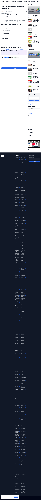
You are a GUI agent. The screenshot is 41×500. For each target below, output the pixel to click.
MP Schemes (17, 389)
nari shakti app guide (17, 403)
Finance (17, 229)
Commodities (17, 197)
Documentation (30, 113)
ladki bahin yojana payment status (23, 341)
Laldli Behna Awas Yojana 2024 (23, 351)
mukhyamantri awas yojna (23, 397)
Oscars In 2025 (17, 415)
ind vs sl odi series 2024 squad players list (17, 283)
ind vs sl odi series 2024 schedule (23, 280)
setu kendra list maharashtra (17, 447)
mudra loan (23, 389)
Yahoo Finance (13, 1)
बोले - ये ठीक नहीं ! (23, 481)
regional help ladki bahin (17, 441)
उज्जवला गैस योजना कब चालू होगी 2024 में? (23, 475)
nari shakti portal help (17, 406)
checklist (23, 194)
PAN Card (17, 417)
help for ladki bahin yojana (17, 272)
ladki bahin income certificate (23, 311)
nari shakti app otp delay (23, 403)
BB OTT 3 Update (23, 180)
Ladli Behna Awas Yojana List (17, 348)
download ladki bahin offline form (23, 218)
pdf (17, 418)
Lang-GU (23, 354)
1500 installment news (17, 157)
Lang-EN (23, 353)
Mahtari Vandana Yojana (23, 378)
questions (23, 437)
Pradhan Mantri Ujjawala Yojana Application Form (23, 429)
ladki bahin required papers (23, 323)
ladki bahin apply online (23, 299)
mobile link (17, 386)
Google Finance (7, 1)
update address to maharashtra (17, 467)
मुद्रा (17, 486)
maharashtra (17, 362)
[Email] (16, 57)
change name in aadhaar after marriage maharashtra (23, 191)
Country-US (17, 205)
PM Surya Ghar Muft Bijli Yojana (17, 426)
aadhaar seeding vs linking (17, 165)
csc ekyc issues (23, 205)
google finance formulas (17, 248)
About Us (29, 498)
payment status (23, 417)
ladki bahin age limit (17, 299)
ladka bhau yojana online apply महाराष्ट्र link (23, 293)
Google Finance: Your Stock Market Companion (36, 33)
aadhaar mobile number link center (23, 162)
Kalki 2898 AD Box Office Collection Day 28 (17, 293)
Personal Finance (23, 419)
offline (23, 414)
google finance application (17, 246)
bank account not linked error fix (17, 177)
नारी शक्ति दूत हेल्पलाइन (17, 478)
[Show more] (18, 57)
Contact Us (38, 498)
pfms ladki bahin (17, 421)
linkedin (29, 123)
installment (17, 288)
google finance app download (23, 243)
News (23, 407)
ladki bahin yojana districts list (23, 329)
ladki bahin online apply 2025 (23, 317)
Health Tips (33, 1)
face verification (23, 225)
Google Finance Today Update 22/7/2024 (35, 16)
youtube (29, 122)
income (23, 277)
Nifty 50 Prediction (17, 409)
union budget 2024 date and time (23, 464)
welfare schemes (17, 471)
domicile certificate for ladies (17, 218)
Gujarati (17, 268)
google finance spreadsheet (23, 254)
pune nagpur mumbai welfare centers (23, 435)
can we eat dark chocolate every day (23, 188)
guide (17, 267)
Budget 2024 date (23, 185)
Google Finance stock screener (17, 257)
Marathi (17, 383)
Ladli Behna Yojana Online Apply (17, 351)
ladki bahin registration (23, 319)
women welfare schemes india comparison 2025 (17, 475)
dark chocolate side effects (17, 210)
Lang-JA (23, 356)
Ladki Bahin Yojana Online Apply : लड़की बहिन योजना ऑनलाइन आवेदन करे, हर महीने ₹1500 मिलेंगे (36, 20)
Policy (17, 428)
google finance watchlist (23, 257)
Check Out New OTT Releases (17, 195)
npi (17, 414)
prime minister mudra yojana (17, 435)
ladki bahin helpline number (17, 311)
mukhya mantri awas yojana (17, 392)
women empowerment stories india (23, 472)
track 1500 (23, 456)
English (23, 223)
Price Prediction (23, 431)
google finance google (23, 248)
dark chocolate (17, 206)
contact (23, 199)
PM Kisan (17, 423)
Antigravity (17, 172)
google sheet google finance (17, 260)
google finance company (23, 245)
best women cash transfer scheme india (23, 183)
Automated (17, 173)
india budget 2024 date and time (23, 283)
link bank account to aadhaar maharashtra (17, 360)
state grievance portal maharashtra (23, 450)
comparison (17, 199)
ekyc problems (23, 220)
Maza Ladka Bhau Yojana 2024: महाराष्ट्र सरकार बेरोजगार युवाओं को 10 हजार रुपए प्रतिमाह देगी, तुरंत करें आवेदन (36, 37)
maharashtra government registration (23, 369)
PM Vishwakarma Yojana (23, 426)
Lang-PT (23, 357)
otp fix (23, 415)
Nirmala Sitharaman (23, 409)
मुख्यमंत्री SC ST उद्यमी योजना (17, 484)
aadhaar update (23, 164)
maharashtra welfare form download (17, 378)
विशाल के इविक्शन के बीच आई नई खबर (23, 492)
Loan (29, 1)
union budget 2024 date (17, 464)
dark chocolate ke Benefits (23, 207)
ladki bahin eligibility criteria (23, 308)
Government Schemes (17, 265)
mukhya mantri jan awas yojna (23, 395)
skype (35, 123)
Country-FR (23, 202)
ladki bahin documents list (23, 301)
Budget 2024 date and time (17, 188)
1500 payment (23, 157)
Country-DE (17, 202)
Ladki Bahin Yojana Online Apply (17, 341)
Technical (17, 455)
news (17, 407)
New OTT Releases (23, 406)
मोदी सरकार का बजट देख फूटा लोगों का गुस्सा (17, 489)
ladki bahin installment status (17, 317)
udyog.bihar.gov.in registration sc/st (23, 461)
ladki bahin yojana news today (17, 338)
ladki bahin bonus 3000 (17, 301)
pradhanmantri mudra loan (17, 432)
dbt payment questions (23, 210)
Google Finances (32, 104)
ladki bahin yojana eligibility (23, 332)
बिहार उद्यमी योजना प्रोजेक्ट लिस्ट (17, 481)
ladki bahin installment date (23, 314)
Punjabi (17, 437)
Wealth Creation (23, 469)
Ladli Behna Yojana (23, 347)
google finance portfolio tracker (17, 254)
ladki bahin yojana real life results (17, 344)
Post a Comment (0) (14, 68)
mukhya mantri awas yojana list (23, 392)
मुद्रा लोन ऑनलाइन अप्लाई (23, 487)
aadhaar (23, 159)
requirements (17, 443)
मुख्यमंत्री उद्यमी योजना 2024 (23, 484)
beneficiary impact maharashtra (17, 183)
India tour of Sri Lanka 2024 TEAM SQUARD (23, 286)
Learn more (6, 497)
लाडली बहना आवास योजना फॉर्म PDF (17, 492)
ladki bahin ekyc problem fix (17, 308)
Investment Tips (17, 289)
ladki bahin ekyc (23, 304)
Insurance (25, 1)
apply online (23, 172)
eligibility (17, 223)
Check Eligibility (7, 49)
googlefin (17, 262)
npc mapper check (17, 412)
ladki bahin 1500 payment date (17, 296)
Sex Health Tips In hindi (35, 45)
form (17, 235)
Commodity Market (23, 198)
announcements (17, 170)
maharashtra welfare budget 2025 (23, 372)
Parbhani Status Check (20, 49)
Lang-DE (17, 353)
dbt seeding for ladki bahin (17, 214)
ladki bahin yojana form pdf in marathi (23, 335)
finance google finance (23, 230)
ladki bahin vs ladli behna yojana (23, 326)
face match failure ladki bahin (17, 226)
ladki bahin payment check (17, 320)
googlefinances (23, 262)
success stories (23, 452)
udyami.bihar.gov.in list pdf (17, 461)
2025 (17, 159)
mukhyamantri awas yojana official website (17, 398)
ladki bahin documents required (17, 304)
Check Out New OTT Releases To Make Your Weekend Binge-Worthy (36, 25)
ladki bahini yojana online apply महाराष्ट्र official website (23, 344)
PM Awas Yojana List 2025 (23, 421)
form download (23, 235)
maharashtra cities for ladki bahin (23, 363)
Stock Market (17, 452)
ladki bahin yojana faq (17, 334)
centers (17, 190)
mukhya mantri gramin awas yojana (17, 395)
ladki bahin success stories (17, 326)
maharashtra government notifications (17, 369)
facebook (29, 120)
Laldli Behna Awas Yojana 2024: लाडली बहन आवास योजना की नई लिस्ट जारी (36, 41)
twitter (35, 120)
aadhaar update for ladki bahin (17, 168)
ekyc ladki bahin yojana (17, 221)
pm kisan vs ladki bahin (23, 423)
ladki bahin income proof (17, 314)
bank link (23, 176)
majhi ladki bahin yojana (23, 381)
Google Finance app (17, 242)
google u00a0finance (23, 260)
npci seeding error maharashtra (23, 412)
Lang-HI (17, 356)
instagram (35, 122)
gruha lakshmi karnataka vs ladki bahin (23, 265)
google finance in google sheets (17, 251)
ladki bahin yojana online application (23, 338)
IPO (23, 289)
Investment (23, 288)
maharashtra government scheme (17, 372)
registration (23, 440)
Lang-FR (17, 354)
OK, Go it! (16, 497)
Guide (23, 267)
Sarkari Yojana (23, 443)
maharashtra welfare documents (23, 375)
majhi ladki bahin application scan (17, 381)
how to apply (17, 275)
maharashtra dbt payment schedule (17, 366)
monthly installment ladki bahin (23, 387)
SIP (17, 449)
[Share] (26, 11)
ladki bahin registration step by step (17, 323)
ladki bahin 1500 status (23, 296)
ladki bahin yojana (17, 328)
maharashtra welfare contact (17, 375)
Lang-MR (17, 357)
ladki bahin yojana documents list (17, 332)
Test (23, 455)
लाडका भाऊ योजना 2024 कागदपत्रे (23, 489)
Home (2, 4)
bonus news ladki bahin (17, 185)
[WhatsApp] (14, 57)
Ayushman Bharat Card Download (23, 174)
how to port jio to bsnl (23, 276)
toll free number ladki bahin (17, 457)
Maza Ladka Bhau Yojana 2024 (23, 384)
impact (17, 277)
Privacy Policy (34, 498)
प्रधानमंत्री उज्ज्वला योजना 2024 (23, 479)
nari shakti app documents (23, 401)
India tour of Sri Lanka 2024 (17, 286)
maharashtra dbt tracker (23, 366)
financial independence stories (23, 233)
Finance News (17, 232)
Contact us (29, 112)
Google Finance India (23, 251)
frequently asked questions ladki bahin (17, 238)
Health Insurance (23, 269)
